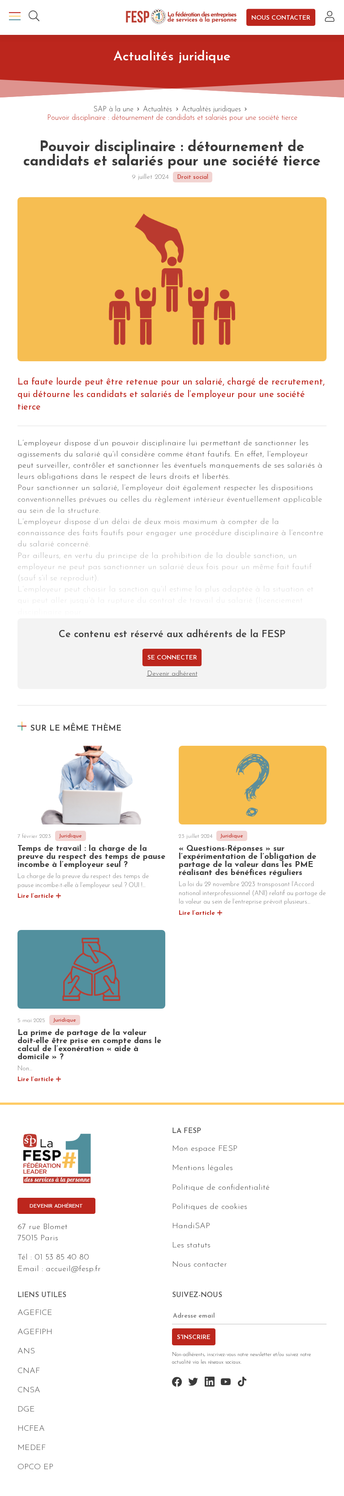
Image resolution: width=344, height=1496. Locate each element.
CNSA (28, 1390)
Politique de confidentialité (221, 1188)
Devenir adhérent (172, 674)
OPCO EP (35, 1467)
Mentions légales (202, 1168)
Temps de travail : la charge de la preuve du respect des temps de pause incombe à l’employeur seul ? (91, 857)
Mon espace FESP (204, 1149)
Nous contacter (280, 17)
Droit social (192, 177)
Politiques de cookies (209, 1207)
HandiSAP (191, 1226)
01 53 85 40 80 (61, 1258)
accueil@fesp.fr (73, 1269)
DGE (26, 1410)
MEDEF (31, 1448)
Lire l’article (35, 896)
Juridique (70, 836)
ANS (26, 1352)
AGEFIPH (34, 1332)
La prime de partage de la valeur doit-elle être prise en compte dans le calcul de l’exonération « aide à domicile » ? (89, 1045)
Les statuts (191, 1246)
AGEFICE (34, 1313)
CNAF (28, 1371)
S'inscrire (194, 1337)
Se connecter (172, 658)
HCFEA (31, 1429)
